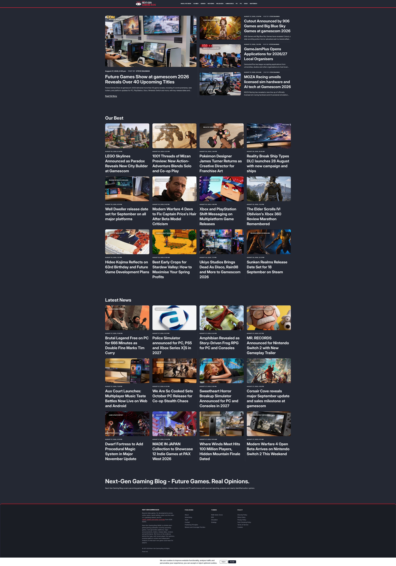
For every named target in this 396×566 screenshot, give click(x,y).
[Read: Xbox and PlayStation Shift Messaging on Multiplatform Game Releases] (222, 188)
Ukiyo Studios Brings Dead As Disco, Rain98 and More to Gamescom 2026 (220, 269)
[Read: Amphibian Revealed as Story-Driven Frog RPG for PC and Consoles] (222, 317)
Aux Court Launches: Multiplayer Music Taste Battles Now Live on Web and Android (126, 398)
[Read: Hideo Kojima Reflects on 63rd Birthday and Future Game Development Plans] (127, 241)
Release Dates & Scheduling (260, 127)
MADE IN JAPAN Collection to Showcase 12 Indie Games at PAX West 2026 (172, 451)
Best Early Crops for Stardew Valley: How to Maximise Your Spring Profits (172, 269)
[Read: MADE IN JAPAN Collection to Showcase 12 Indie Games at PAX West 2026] (174, 423)
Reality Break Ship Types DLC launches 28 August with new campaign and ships (268, 163)
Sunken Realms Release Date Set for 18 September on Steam (267, 267)
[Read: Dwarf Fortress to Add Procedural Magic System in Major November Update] (127, 423)
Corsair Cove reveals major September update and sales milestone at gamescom (268, 398)
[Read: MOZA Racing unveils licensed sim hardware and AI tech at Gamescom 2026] (220, 83)
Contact (187, 522)
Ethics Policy (241, 517)
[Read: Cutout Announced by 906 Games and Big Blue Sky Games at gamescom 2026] (220, 28)
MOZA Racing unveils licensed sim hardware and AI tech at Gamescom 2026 (267, 82)
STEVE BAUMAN (143, 71)
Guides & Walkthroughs (164, 233)
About (187, 515)
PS (241, 3)
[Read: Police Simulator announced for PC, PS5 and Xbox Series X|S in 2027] (174, 317)
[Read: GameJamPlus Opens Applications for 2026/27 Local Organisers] (220, 55)
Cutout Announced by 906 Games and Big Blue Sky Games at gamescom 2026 (267, 26)
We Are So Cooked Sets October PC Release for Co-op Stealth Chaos (172, 396)
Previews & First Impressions (166, 127)
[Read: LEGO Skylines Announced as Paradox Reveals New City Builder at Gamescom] (127, 135)
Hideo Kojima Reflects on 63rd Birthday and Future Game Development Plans (127, 267)
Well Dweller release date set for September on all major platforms (126, 214)
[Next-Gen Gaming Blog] (146, 3)
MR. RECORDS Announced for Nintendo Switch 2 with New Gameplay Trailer (268, 345)
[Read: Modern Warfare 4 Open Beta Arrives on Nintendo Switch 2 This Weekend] (269, 423)
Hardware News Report (211, 76)
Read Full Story (111, 96)
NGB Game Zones (217, 515)
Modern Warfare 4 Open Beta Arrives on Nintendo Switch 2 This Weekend (268, 449)
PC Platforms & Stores (117, 309)
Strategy (213, 522)
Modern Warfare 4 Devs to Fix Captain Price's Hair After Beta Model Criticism (174, 216)
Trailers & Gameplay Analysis (261, 309)
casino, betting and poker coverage (153, 519)
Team (186, 519)
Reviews (211, 3)
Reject (223, 561)
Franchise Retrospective (259, 180)
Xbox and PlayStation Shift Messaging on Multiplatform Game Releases (218, 216)
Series (203, 3)
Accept (232, 561)
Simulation (214, 519)
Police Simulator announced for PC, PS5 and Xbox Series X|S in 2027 (172, 345)
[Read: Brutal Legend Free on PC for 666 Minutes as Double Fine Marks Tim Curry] (127, 317)
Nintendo (253, 3)
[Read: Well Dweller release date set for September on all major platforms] (127, 188)
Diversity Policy (242, 515)
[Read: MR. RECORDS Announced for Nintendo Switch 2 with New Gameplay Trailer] (269, 317)
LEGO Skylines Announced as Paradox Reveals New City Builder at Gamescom (126, 163)
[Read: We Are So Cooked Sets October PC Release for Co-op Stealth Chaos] (174, 370)
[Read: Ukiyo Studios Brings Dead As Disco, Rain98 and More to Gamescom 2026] (222, 241)
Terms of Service (242, 524)
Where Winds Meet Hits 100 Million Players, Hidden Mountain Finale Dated (220, 451)
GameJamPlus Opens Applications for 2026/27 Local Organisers (265, 54)
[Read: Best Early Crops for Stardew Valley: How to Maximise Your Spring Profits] (174, 241)
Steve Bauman (274, 16)
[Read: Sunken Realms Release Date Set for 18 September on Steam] (269, 241)
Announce (230, 3)
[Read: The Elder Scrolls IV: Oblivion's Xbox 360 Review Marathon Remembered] (269, 188)
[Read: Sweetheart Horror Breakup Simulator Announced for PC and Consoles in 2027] (222, 370)
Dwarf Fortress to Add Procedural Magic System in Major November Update (124, 451)
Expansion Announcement (212, 415)
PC (237, 3)
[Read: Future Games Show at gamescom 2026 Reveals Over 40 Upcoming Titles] (150, 41)
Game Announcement (210, 20)
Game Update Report (163, 180)
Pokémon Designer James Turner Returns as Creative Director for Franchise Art (221, 163)
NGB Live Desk (186, 3)
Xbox (246, 3)
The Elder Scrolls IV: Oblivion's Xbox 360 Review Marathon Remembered (264, 216)
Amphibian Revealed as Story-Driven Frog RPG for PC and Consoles (220, 343)
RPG (212, 517)
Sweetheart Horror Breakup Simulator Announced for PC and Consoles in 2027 (219, 398)
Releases (219, 3)
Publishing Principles (191, 524)
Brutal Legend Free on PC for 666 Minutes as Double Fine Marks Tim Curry (127, 345)
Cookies (240, 527)
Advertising (188, 517)
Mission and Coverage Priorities (195, 527)
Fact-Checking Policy (244, 522)
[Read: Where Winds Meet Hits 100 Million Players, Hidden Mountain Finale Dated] (222, 423)
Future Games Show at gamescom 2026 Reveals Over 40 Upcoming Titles (147, 79)
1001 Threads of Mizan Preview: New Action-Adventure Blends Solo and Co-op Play (171, 163)
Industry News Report (117, 19)
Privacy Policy (241, 519)
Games (196, 3)
